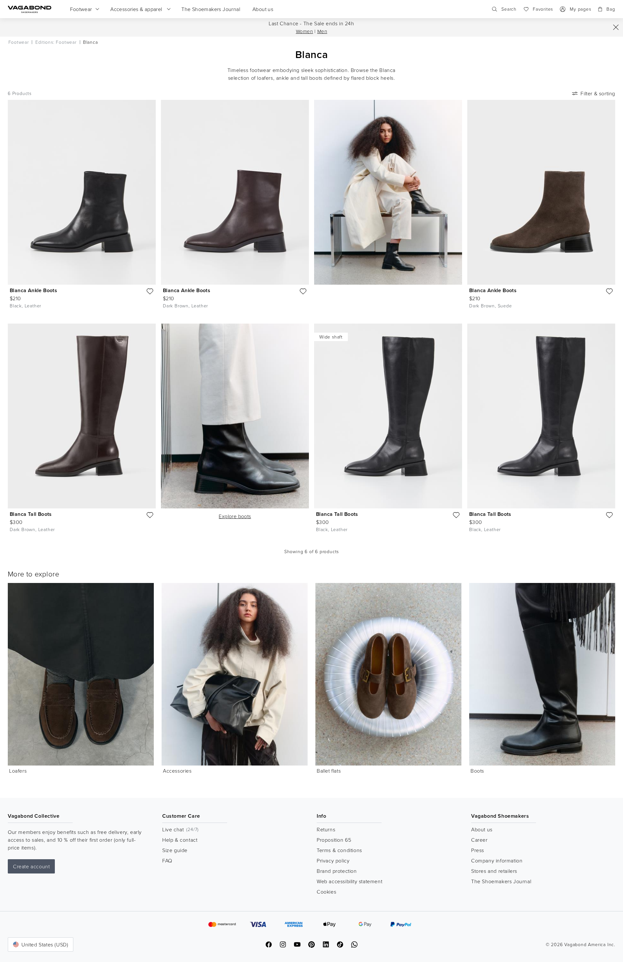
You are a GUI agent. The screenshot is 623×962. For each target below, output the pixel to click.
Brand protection (337, 870)
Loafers (18, 770)
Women (304, 31)
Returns (326, 829)
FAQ (167, 860)
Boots (477, 770)
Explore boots (235, 516)
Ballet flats (329, 770)
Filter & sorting (597, 93)
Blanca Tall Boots (31, 514)
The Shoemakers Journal (501, 881)
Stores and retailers (494, 870)
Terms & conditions (339, 850)
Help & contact (179, 839)
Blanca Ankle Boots (33, 290)
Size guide (175, 850)
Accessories (177, 770)
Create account (31, 866)
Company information (496, 860)
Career (479, 839)
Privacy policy (333, 860)
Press (477, 850)
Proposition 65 (334, 839)
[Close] (616, 27)
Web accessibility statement (349, 881)
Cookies (326, 891)
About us (482, 829)
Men (322, 31)
